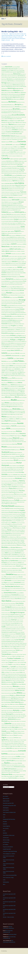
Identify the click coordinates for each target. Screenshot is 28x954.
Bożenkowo (13, 106)
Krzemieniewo (19, 331)
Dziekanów (19, 175)
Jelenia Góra (8, 263)
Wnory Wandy (20, 698)
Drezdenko (15, 170)
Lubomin (3, 370)
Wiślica (23, 697)
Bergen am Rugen (13, 37)
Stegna (22, 607)
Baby (21, 74)
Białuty (7, 90)
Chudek (7, 139)
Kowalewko (3, 314)
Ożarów (14, 481)
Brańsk (25, 106)
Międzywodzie (13, 395)
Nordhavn (10, 441)
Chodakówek (15, 132)
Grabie (22, 214)
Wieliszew (24, 684)
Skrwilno (3, 580)
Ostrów (11, 474)
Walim (15, 675)
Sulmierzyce (8, 621)
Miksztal (16, 390)
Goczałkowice (21, 205)
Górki (23, 227)
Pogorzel (24, 500)
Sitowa (2, 576)
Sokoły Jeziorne (10, 588)
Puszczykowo (3, 526)
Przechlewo (3, 517)
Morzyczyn (3, 406)
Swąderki (8, 625)
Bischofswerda (14, 94)
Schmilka (3, 566)
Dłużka (2, 186)
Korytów (7, 309)
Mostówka (4, 409)
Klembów (4, 295)
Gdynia (14, 197)
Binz (8, 94)
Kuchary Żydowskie (20, 337)
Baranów (13, 79)
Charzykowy (8, 128)
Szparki (17, 636)
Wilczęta (9, 693)
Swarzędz (20, 623)
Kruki (2, 329)
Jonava (16, 267)
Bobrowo (19, 95)
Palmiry (22, 481)
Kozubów (22, 316)
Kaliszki (3, 274)
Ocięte (17, 458)
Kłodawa (22, 346)
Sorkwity (11, 590)
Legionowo (19, 348)
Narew (17, 421)
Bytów (6, 122)
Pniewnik (20, 496)
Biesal (2, 94)
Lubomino (7, 370)
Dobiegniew (16, 162)
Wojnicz (15, 700)
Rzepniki (6, 556)
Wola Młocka (8, 702)
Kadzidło (3, 272)
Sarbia (16, 562)
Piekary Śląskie (10, 490)
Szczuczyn (20, 630)
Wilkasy (14, 693)
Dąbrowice (3, 183)
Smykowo (12, 584)
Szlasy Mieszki (13, 636)
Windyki (12, 695)
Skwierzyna (20, 580)
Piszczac (18, 494)
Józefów (21, 269)
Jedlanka (19, 259)
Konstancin (16, 305)
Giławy (2, 202)
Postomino (6, 510)
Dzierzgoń (14, 177)
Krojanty (17, 325)
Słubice (2, 646)
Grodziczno (4, 217)
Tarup (2, 650)
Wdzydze (15, 678)
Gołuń (25, 212)
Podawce (14, 498)
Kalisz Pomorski (8, 274)
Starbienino (23, 598)
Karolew (13, 281)
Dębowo (13, 185)
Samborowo (14, 561)
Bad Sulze (10, 77)
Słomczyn (10, 644)
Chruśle (14, 137)
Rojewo (2, 543)
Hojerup (2, 240)
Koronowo (12, 307)
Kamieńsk (18, 276)
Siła (5, 577)
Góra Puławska (12, 227)
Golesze (16, 206)
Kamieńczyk (4, 276)
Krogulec (13, 325)
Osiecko (22, 469)
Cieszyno (8, 146)
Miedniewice (21, 386)
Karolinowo (20, 281)
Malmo (2, 375)
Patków (15, 484)
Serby (17, 568)
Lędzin (24, 372)
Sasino (6, 564)
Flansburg (6, 190)
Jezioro (10, 265)
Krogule (9, 325)
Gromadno (7, 219)
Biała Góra (14, 86)
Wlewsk (16, 699)
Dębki (6, 185)
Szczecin (8, 628)
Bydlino (19, 120)
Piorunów (14, 492)
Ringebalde (22, 540)
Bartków (6, 80)
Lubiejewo (17, 367)
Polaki (23, 502)
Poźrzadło (19, 512)
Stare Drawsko (17, 601)
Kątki (2, 346)
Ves (4, 675)
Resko (11, 540)
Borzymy (10, 104)
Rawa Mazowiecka (21, 538)
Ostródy (8, 474)
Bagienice (14, 77)
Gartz (12, 195)
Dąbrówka (7, 183)
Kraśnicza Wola (18, 323)
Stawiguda (8, 607)
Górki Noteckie (3, 228)
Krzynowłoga (10, 333)
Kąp (24, 344)
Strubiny (6, 612)
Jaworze (15, 259)
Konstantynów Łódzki (22, 305)
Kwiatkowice (23, 343)
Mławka (8, 416)
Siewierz (19, 574)
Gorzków (20, 208)
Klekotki (22, 293)
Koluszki (22, 302)
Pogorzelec (3, 502)
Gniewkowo (19, 203)
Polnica (15, 503)
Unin (18, 670)
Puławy (11, 526)
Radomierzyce (14, 531)
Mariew (4, 378)
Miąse (2, 393)
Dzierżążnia (3, 178)
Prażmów (14, 514)
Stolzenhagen (10, 608)
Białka (6, 88)
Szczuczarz (16, 630)
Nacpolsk (3, 418)
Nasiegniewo (14, 423)
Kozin (16, 316)
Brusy (12, 112)
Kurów (23, 341)
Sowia (2, 592)
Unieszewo (14, 670)
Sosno (14, 590)
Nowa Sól (14, 441)
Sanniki (11, 562)
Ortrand (2, 469)
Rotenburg (7, 545)
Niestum (10, 440)
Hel (14, 237)
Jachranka (17, 249)
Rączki (6, 558)
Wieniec (8, 686)
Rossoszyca (18, 543)
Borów (22, 104)
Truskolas (22, 658)
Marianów (17, 375)
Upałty (23, 670)
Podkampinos (5, 500)
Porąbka (2, 510)
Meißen (19, 384)
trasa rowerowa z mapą (18, 35)
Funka (2, 193)
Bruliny (9, 112)
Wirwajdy (23, 695)
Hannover (24, 235)
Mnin (22, 397)
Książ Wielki (8, 337)
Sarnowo (2, 564)
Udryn (5, 668)
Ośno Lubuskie (6, 481)
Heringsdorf (4, 38)
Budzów (23, 117)
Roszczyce (3, 545)
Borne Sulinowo (21, 102)
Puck (23, 522)
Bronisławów (4, 112)
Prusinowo (14, 515)
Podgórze (21, 498)
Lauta (16, 348)
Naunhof (21, 426)
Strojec (25, 610)
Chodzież (21, 131)
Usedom (13, 672)
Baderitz (6, 75)
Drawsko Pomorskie (12, 168)
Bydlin (16, 120)
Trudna (5, 658)
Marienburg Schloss (22, 375)
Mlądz (20, 397)
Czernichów (16, 153)
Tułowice (4, 667)
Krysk (12, 331)
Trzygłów (6, 662)
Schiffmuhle (21, 564)
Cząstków (24, 158)
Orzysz (12, 469)
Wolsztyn (17, 704)
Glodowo (2, 203)
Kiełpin (6, 290)
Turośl (9, 664)
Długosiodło (17, 185)
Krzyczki (4, 333)
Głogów (3, 233)
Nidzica (19, 431)
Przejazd (15, 517)
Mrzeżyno (6, 411)
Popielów (3, 508)
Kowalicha (13, 314)
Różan (22, 556)
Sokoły (6, 588)
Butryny (4, 120)
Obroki (8, 458)
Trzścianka (15, 662)
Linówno (3, 358)
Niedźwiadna (3, 435)
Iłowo (7, 246)
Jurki (11, 269)
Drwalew (14, 171)
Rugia (22, 549)
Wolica (9, 704)
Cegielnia (3, 126)
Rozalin (21, 545)
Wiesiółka (6, 690)
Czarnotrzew (20, 150)
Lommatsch (17, 363)
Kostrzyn (7, 310)
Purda (6, 524)
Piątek (25, 494)
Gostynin (8, 209)
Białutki (3, 90)
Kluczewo (23, 295)
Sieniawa (19, 572)
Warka (24, 675)
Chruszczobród (6, 137)
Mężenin (21, 414)
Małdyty (10, 382)
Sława (21, 643)
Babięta (12, 74)
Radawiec (19, 530)
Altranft (19, 68)
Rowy (18, 545)
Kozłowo (4, 318)
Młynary (18, 416)
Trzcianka (3, 660)
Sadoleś (17, 558)
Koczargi (22, 300)
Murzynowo (8, 412)
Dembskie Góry (3, 162)
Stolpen (6, 608)
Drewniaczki (7, 170)
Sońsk (14, 593)
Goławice (4, 212)
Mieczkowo (17, 386)
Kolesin (16, 301)
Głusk (18, 233)
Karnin (10, 281)
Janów (23, 253)
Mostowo (15, 406)
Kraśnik (23, 323)
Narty (19, 421)
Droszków (11, 171)
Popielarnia (22, 506)
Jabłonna (19, 246)
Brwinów (14, 112)
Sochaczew (9, 586)
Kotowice (13, 312)
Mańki (12, 385)
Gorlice (25, 206)
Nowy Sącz (22, 454)
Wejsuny (8, 680)
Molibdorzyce (8, 404)
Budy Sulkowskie (19, 117)
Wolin (11, 704)
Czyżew (20, 158)
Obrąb (14, 458)
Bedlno (11, 84)
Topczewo (18, 654)
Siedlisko (16, 570)
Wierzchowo (11, 688)
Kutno (3, 343)
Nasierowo (3, 426)
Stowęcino (16, 608)
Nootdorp (7, 441)
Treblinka (14, 656)
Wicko (9, 682)
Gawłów (4, 197)
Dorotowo (20, 166)
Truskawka (17, 658)
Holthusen (8, 240)
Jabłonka (15, 246)
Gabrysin (8, 193)
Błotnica (7, 124)
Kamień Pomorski (12, 276)
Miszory (19, 391)
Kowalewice (23, 312)
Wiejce (8, 684)
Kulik (24, 339)
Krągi (17, 335)
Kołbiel (2, 320)
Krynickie (6, 331)
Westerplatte (23, 680)
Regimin (8, 540)
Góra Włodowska (17, 227)
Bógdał (9, 122)
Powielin (22, 510)
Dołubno (2, 168)
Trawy (11, 656)
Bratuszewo (21, 106)
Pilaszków (22, 490)
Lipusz (10, 361)
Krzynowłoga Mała (17, 333)
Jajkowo (7, 251)
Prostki (19, 514)
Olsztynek (5, 465)
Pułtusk (15, 526)
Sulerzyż (14, 620)
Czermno (6, 153)
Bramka (17, 106)
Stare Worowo (13, 603)
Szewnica (18, 634)
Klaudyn (9, 293)
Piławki (4, 496)
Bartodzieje (18, 80)
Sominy (21, 588)
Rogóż (22, 542)
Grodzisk (8, 217)
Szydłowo (8, 639)
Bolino (12, 99)
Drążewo (20, 171)
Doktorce (7, 166)
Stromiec (2, 612)
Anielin (15, 70)
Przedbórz (8, 517)
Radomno (22, 531)
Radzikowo (11, 535)
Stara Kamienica (12, 596)
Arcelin (2, 72)
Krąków (20, 335)
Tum (4, 664)
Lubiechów (10, 367)
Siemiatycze (8, 572)
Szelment (22, 632)
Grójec (11, 223)
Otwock (24, 476)
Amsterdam (3, 70)
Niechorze (9, 433)
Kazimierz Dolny (11, 284)
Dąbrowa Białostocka (21, 180)
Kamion (22, 276)
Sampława (4, 562)
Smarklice (22, 582)
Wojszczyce (23, 700)
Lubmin (13, 38)
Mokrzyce (3, 404)
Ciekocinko (17, 144)
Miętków (25, 395)
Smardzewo (17, 582)
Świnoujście (22, 38)
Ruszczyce (3, 550)
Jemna (14, 263)
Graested (14, 216)
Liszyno (6, 363)
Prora (17, 514)
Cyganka (5, 148)
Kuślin (9, 343)
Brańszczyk (3, 109)
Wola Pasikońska (16, 702)
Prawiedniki (10, 514)
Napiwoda (13, 421)
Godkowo (3, 206)
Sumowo (14, 621)
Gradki (12, 216)
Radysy (12, 533)
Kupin (2, 341)
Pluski (17, 496)
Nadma (14, 418)
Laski (6, 348)
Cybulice (22, 147)
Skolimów (13, 578)
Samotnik (24, 560)
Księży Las (12, 337)
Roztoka (4, 547)
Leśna (11, 353)
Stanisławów (15, 595)
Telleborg (7, 650)
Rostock (21, 543)
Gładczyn (22, 231)
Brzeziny (3, 115)
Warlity (2, 677)
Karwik (15, 282)
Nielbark (3, 438)
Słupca (9, 646)
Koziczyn (3, 316)
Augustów (14, 72)
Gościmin (8, 214)
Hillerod (10, 238)
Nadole (17, 418)
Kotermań (10, 312)
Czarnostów (15, 150)
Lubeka (24, 365)
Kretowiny (3, 325)
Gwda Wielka (12, 224)
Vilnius (6, 675)
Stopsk (13, 608)
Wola (5, 702)
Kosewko (17, 309)
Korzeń (14, 309)
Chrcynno (17, 136)
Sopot (7, 590)
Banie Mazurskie (23, 77)
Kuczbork (5, 339)
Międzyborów (6, 393)
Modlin (14, 400)
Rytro (24, 554)
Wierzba (20, 686)
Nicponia (14, 431)
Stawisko (16, 607)
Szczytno (14, 632)
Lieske (20, 355)
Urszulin (10, 672)
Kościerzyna (4, 322)
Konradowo (12, 305)
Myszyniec (4, 414)
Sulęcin (11, 621)
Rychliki (13, 552)
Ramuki (9, 538)
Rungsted (24, 549)
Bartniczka (10, 80)
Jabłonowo (23, 246)
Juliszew (5, 269)
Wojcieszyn (11, 700)
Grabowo (2, 216)
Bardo (24, 79)
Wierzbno (7, 688)
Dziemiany (5, 177)
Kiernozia (16, 288)
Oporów (10, 467)
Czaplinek (12, 148)
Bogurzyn (15, 97)
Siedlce (14, 570)
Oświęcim (10, 481)
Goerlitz (7, 206)
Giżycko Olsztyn (11, 202)
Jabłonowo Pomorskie (5, 249)
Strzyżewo (16, 614)
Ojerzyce (12, 460)
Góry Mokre (23, 228)
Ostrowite (17, 472)
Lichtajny (3, 355)
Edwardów (23, 186)
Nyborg (2, 458)
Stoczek (2, 608)
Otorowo (18, 476)
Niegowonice (19, 435)
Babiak (23, 72)
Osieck (19, 469)
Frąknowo (23, 192)
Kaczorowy (16, 271)
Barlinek (2, 80)
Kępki (14, 346)
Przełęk (3, 520)
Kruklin (8, 329)
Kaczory (19, 271)
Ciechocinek (9, 144)
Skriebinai (21, 578)
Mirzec (7, 391)
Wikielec (17, 690)
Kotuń (17, 312)
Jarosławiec (12, 258)
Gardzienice (6, 195)
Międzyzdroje (20, 395)
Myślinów (8, 414)
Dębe (16, 183)
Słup (6, 646)
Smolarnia (8, 584)
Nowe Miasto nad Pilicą (20, 447)
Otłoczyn (2, 478)
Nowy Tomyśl (4, 456)
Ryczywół (22, 552)
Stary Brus (14, 605)
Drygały (17, 171)
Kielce (12, 288)
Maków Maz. (15, 374)
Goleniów (13, 206)
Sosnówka (24, 590)
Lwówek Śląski (14, 372)
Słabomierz (18, 643)
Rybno (6, 553)
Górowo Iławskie (9, 228)
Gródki (9, 223)
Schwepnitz (10, 566)
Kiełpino (9, 290)
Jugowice (24, 267)
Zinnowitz (8, 40)
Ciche (10, 142)
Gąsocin (17, 231)
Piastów (21, 488)
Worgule (24, 704)
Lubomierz (22, 369)
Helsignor (23, 237)
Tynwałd (13, 667)
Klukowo (7, 297)
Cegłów (6, 126)
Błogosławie (3, 124)
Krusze (18, 329)
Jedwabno (14, 261)
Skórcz (23, 580)
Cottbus (15, 146)
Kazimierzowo (17, 284)
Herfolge (2, 238)
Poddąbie (18, 498)
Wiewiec (9, 690)
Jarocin (8, 258)
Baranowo (9, 79)
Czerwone (18, 155)
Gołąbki (5, 214)
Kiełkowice (3, 290)
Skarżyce (16, 576)
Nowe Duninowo (9, 444)
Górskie (13, 228)
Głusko (20, 233)
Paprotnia (12, 483)
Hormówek (20, 240)
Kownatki (21, 314)
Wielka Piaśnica (4, 686)
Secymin (18, 566)
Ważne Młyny (9, 678)
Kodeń (5, 301)
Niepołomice (21, 438)
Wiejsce (10, 684)
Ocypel (19, 458)
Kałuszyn (14, 286)
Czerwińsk (10, 155)
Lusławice (6, 372)
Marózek (16, 380)
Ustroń (24, 672)
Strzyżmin (20, 614)
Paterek (12, 484)
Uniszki (20, 670)
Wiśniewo (3, 699)
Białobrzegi (11, 88)
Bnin (9, 95)
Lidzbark (8, 355)
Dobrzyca (15, 164)
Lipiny (6, 358)
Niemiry (10, 438)
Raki (18, 537)
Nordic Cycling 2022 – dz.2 (11, 32)
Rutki (15, 550)
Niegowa (15, 435)
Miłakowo (3, 397)
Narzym (10, 423)
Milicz (2, 391)
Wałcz (6, 678)
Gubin (16, 223)
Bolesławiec (3, 99)
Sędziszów (7, 643)
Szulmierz (20, 637)
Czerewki (3, 153)
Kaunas (21, 282)
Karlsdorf (3, 281)
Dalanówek (8, 161)
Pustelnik (8, 524)
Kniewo (16, 297)
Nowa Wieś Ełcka (19, 441)
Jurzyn (14, 269)
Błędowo (11, 124)
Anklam (17, 70)
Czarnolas (11, 150)
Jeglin (23, 261)
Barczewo (21, 79)
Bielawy (12, 92)
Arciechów (6, 72)
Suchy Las (22, 617)
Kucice (2, 339)
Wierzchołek (16, 688)
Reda (2, 540)
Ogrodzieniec (7, 460)
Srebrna (22, 592)
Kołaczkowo (16, 318)
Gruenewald (24, 219)
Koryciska (18, 307)
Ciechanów (21, 141)
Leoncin (17, 350)
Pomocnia (17, 506)
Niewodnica (3, 441)
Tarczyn (12, 648)
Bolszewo (18, 99)
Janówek (4, 256)
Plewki (10, 496)
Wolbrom (22, 702)
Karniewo (7, 281)
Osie (17, 469)
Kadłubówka (8, 272)
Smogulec (3, 584)
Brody (18, 111)
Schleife (25, 564)
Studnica (6, 616)
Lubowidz (11, 370)
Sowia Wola (8, 593)
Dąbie (7, 180)
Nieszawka (18, 440)
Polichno (9, 503)
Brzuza (3, 117)
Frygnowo (18, 192)
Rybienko (3, 552)
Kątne (5, 346)
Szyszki (15, 641)
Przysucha (22, 520)
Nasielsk (20, 423)
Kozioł (19, 316)
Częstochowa (3, 161)
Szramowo (3, 637)
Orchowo (14, 467)
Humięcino (12, 241)
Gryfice (9, 221)
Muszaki (12, 412)
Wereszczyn (15, 680)
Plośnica (14, 496)
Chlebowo (6, 129)
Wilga (12, 693)
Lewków (8, 353)
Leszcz (21, 350)
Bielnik (20, 92)
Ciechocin (3, 144)
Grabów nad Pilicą (8, 216)
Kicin (5, 288)
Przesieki (9, 519)
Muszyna (15, 412)
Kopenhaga (7, 307)
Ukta (8, 668)
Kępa (7, 346)
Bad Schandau (21, 75)
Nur (24, 456)
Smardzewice (11, 582)
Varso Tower (15, 674)
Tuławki (19, 664)
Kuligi (17, 339)
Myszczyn (23, 412)
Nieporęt (16, 438)
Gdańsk (11, 197)
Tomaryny (10, 652)
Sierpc (15, 574)
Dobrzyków (20, 164)
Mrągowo (11, 411)
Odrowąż (22, 458)
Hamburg (18, 235)
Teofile (14, 650)
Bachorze (24, 74)
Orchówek (17, 467)
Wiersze (16, 686)
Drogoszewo (3, 171)
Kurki (9, 341)
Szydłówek (12, 639)
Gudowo (20, 223)
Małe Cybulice (15, 382)
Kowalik (17, 314)
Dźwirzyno (19, 187)
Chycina (18, 139)
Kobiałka (21, 297)
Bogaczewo (7, 97)
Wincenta (23, 693)
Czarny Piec (13, 152)
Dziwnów (21, 179)
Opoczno (2, 467)
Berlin (5, 86)
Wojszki (2, 702)
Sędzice (22, 641)
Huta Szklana (16, 241)
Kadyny (22, 271)
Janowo (8, 253)
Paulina (18, 484)
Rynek (13, 554)
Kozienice (13, 316)
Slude (8, 582)
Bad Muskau (16, 75)
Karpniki (5, 282)
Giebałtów (25, 197)
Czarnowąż (7, 152)
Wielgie (20, 684)
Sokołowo (3, 588)
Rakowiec (3, 538)
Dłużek (22, 185)
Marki (13, 378)
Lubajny (3, 365)
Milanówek (20, 390)
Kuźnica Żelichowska (17, 343)
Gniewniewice (4, 205)
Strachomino (23, 608)
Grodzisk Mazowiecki (13, 217)
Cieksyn (23, 144)
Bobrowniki (15, 95)
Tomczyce (12, 654)
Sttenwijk (3, 616)
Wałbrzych (3, 678)
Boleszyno (22, 97)
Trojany (19, 656)
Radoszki (8, 533)
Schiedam (17, 564)
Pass (2, 484)
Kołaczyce (19, 318)
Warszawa (16, 677)
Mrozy (2, 411)
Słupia (11, 646)
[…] (2, 53)
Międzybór (10, 393)
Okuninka (23, 460)
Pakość (18, 481)
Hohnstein (24, 238)
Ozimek (9, 478)
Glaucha (15, 202)
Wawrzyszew (23, 677)
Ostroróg (21, 470)
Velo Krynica (22, 674)
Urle (2, 672)
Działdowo (8, 175)
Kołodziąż (16, 320)
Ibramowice (21, 241)
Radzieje (2, 535)
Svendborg (12, 623)
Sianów (7, 570)
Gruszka (6, 221)
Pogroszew (12, 502)
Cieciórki (13, 144)
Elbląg (2, 188)
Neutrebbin (11, 431)
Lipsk (7, 361)
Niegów (24, 435)
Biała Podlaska (23, 86)
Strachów (7, 610)
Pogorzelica (8, 502)
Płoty (21, 528)
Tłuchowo (21, 666)
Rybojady (10, 552)
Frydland (14, 192)
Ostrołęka (21, 472)
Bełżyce (11, 86)
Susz (6, 623)
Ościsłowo (18, 478)
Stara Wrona (18, 598)
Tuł (17, 664)
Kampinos (9, 279)
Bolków (15, 99)
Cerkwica (14, 126)
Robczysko (3, 541)
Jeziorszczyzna (4, 267)
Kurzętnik (20, 341)
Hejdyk (11, 237)
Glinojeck (21, 202)
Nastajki (7, 426)
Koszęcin (2, 312)
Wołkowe (8, 706)
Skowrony (17, 578)
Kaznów (21, 284)
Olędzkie (10, 465)
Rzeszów (9, 556)
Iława (3, 246)
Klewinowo (13, 295)
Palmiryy (2, 483)
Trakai (8, 656)
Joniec (19, 267)
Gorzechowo (12, 208)
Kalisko (21, 272)
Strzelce (2, 614)
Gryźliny (16, 221)
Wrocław (22, 706)
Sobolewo (3, 586)
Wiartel (3, 682)
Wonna (21, 704)
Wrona (2, 708)
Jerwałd (19, 263)
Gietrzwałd (15, 200)
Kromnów (4, 328)
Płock (14, 528)
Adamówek (8, 67)
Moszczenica (9, 409)
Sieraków (10, 574)
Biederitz (3, 92)
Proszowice (7, 515)
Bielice (16, 92)
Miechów (13, 386)
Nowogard (15, 452)
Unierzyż (3, 670)
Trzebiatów (14, 660)
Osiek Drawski (9, 470)
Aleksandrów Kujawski (12, 68)
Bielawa (10, 92)
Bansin (7, 37)
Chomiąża (9, 133)
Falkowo (2, 190)
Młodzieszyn (15, 416)
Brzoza (10, 115)
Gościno (12, 214)
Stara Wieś (7, 598)
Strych (9, 612)
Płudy (2, 530)
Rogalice (9, 541)
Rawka (25, 538)
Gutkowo (2, 224)
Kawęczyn (3, 284)
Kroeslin (9, 38)
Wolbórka (3, 704)
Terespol (21, 650)
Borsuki (6, 104)
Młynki (21, 416)
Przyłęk (6, 522)
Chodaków (8, 132)
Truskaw (10, 658)
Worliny (4, 706)
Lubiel (20, 367)
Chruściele (11, 137)
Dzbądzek (20, 173)
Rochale (6, 541)
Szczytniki (10, 632)
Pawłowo (3, 486)
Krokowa (21, 325)
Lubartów (7, 365)
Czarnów (18, 152)
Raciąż (9, 530)
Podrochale (21, 500)
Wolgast (3, 40)
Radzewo (22, 533)
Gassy (18, 195)
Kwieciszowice (12, 344)
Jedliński (22, 259)
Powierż (2, 512)
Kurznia (16, 341)
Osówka (15, 476)
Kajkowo (16, 272)
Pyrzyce (22, 526)
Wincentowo (3, 695)
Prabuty (23, 512)
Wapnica (17, 675)
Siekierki (20, 570)
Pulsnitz (2, 524)
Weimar (18, 678)
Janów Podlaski (20, 256)
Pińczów (7, 496)
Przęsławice (10, 522)
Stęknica (2, 617)
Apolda (23, 70)
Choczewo (3, 131)
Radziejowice (7, 535)
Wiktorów (22, 690)
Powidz (17, 510)
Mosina (11, 406)
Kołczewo (5, 320)
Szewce (14, 634)
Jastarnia (19, 258)
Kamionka (3, 279)
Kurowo (11, 341)
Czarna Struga (20, 148)
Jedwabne (9, 261)
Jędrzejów (3, 271)
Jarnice (6, 258)
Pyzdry (25, 526)
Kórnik (22, 344)
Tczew (5, 650)
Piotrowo (7, 494)
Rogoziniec (15, 541)
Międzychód (19, 393)
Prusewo (10, 515)
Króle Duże (8, 335)
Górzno (3, 231)
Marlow (16, 378)
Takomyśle (6, 648)
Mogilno (2, 402)
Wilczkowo (6, 693)
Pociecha (10, 498)
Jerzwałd (23, 263)
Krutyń (24, 329)
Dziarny (2, 175)
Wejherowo (3, 680)
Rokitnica (6, 543)
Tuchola (21, 662)
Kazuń (3, 286)
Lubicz (6, 367)
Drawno (6, 168)
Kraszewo (13, 323)
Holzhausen (12, 240)
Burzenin (15, 118)
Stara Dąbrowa (5, 596)
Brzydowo (7, 117)
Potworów (14, 510)
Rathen (16, 538)
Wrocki (19, 706)
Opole (8, 467)
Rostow (24, 543)
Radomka (18, 531)
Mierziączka (10, 388)
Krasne (18, 322)
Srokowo (2, 595)
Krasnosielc (4, 323)
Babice (3, 74)
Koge (14, 301)
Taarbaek (23, 646)
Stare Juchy (3, 603)
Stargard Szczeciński (5, 605)
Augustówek (19, 72)
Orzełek (9, 469)
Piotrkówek (18, 492)
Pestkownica (22, 486)
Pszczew (17, 522)
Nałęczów (3, 428)
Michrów (9, 386)
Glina (17, 202)
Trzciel (7, 660)
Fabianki (19, 188)
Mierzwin (14, 388)
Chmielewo (15, 129)
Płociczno (11, 528)
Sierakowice (3, 574)
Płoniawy (18, 528)
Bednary (15, 84)
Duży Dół (12, 173)
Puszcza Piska (19, 524)
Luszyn (2, 372)
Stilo (24, 607)
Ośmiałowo (24, 478)
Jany (21, 253)
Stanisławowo (8, 595)
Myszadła (19, 412)
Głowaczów (10, 233)
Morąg (8, 406)
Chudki (10, 139)
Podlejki (16, 500)
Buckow (12, 117)
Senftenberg (14, 568)
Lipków (10, 358)
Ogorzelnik (3, 460)
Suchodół (19, 617)
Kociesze (9, 300)
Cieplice (2, 146)
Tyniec (9, 666)
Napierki (7, 421)
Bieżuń (5, 94)
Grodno (24, 216)
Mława (3, 416)
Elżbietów (10, 188)
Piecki (6, 490)
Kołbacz (23, 318)
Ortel (23, 467)
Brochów (16, 109)
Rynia (16, 554)
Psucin (14, 522)
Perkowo (18, 486)
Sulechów (6, 619)
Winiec (15, 695)
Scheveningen (13, 564)
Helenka (16, 237)
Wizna (17, 697)
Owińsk (6, 478)
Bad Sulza (7, 77)
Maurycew (5, 382)
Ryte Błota (21, 554)
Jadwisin (22, 249)
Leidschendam (3, 350)
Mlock (17, 397)
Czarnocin (7, 150)
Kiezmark (21, 288)
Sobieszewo (18, 584)
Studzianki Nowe (16, 616)
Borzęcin (18, 104)
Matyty (2, 382)
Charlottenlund (21, 126)
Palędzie (6, 483)
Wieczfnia (16, 682)
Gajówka (15, 193)
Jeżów (13, 267)
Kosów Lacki (7, 312)
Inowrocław (3, 244)
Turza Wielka (14, 664)
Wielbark (14, 684)
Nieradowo (3, 440)
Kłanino (20, 346)
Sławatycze (25, 643)
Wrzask (5, 708)
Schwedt (6, 566)
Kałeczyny (8, 286)
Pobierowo (4, 498)
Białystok (11, 90)
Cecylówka (19, 124)
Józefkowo (17, 269)
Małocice (4, 385)
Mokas (7, 403)
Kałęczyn (19, 286)
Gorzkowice (16, 208)
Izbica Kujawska (19, 244)
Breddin (7, 109)
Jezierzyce (3, 265)
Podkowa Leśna (11, 500)
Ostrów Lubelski (20, 474)
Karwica (11, 283)
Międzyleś (23, 393)
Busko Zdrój (19, 118)
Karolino (16, 281)
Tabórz (2, 648)
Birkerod (10, 94)
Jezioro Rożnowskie (15, 265)
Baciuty (2, 75)
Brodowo (15, 111)
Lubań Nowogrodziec (19, 365)
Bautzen (2, 84)
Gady (11, 193)
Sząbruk (19, 641)
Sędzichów (3, 643)
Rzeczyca (3, 556)
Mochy (2, 400)
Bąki (17, 122)
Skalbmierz (10, 576)
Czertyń (23, 153)
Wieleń (18, 684)
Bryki (17, 112)
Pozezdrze (7, 512)
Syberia (16, 624)
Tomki (16, 654)
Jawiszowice (9, 259)
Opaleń (18, 465)
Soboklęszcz (23, 584)
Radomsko (3, 533)
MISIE (12, 391)
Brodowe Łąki (10, 111)
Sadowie (20, 558)
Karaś (17, 279)
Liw (11, 363)
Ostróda (4, 474)
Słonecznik (20, 644)
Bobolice (11, 95)
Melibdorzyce (23, 384)
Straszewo (19, 610)
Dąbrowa (14, 180)
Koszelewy (17, 311)
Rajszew (15, 537)
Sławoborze (6, 644)
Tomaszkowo (6, 654)
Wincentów (7, 695)
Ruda (19, 547)
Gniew (12, 203)
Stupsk (22, 616)
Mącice (12, 414)
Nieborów (4, 433)
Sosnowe (16, 590)
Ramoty (6, 538)
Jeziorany (7, 265)
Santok (14, 562)
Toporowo (24, 654)
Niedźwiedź (8, 435)
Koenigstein (11, 301)
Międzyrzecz (8, 395)
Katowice (18, 282)
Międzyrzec (3, 395)
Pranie (7, 514)
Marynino (4, 380)
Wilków (19, 693)
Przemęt (24, 517)
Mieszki (23, 388)
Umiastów (20, 668)
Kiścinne (22, 290)
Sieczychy (10, 570)
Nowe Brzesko (3, 444)
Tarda (14, 648)
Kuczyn (9, 339)
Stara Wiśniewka (11, 598)
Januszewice (18, 253)
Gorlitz (2, 208)
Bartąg (3, 83)
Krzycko (23, 331)
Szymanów (3, 641)
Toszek (6, 656)
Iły (10, 246)
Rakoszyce (20, 537)
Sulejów (9, 619)
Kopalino (2, 307)
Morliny (11, 404)
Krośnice (24, 327)
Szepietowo (6, 634)
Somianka (18, 588)
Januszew (13, 253)
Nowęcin (18, 456)
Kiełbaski (24, 288)
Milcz (24, 390)
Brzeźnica (6, 115)
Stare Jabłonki (22, 601)
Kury (14, 341)
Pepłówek (14, 486)
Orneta (20, 467)
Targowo (18, 648)
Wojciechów (7, 700)
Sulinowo (21, 619)
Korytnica (3, 309)
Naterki (13, 426)
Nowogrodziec (19, 452)
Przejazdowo (20, 517)
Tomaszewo (15, 652)
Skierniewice (9, 578)
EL (13, 40)
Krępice (2, 337)
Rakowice (24, 537)
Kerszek (2, 288)
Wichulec (6, 682)
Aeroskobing (14, 66)
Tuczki (24, 662)
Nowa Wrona (24, 441)
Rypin (19, 554)
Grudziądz (20, 219)
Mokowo (14, 402)
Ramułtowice (12, 538)
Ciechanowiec (15, 141)
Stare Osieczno (8, 603)
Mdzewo (16, 384)
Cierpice (5, 146)
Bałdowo (6, 84)
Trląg (16, 656)
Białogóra (17, 88)
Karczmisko (24, 279)
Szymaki (21, 640)
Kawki (24, 282)
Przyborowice (8, 520)
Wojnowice (19, 700)
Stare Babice (6, 601)
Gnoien (17, 205)
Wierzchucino (21, 688)
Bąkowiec (24, 122)
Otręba (21, 476)
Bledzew (6, 95)
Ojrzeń (16, 460)
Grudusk (16, 219)
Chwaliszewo (14, 139)
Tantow (9, 648)
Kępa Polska (11, 346)
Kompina (6, 303)
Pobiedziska (24, 496)
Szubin (16, 637)
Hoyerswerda (8, 241)
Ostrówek (15, 474)
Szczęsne (18, 632)
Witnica (10, 697)
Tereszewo (4, 652)
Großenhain (12, 219)
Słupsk (18, 646)
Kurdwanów (6, 341)
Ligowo (23, 355)
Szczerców (8, 630)
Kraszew (10, 323)
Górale (6, 227)
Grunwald (3, 221)
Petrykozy (3, 488)
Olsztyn (19, 462)
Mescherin (3, 386)
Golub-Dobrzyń (21, 206)
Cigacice (12, 146)
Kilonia (15, 290)
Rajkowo (11, 537)
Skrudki (24, 578)
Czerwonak (14, 155)
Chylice (21, 139)
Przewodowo (18, 519)
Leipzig (8, 350)
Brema (10, 109)
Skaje (7, 576)
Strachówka (12, 610)
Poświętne (15, 512)
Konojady (20, 303)
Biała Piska (18, 86)
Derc (13, 162)
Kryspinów (15, 331)
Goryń (9, 208)
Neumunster (6, 431)
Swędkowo (12, 624)
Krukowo (12, 329)
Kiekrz (10, 288)
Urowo (5, 672)
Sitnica (24, 574)
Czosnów (5, 158)
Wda (12, 678)
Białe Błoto (3, 88)
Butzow (8, 120)
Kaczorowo (12, 271)
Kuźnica (12, 343)
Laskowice (9, 348)
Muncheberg (23, 411)
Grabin (25, 214)
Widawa (12, 682)
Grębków (13, 223)
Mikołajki (8, 390)
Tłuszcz (24, 666)
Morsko (14, 404)
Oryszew (5, 469)
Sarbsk (19, 562)
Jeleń (12, 263)
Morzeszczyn (20, 404)
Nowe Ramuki (11, 449)
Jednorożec (4, 261)
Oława (11, 478)
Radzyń (8, 537)
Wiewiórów (13, 690)
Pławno (2, 528)
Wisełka (3, 697)
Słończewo (24, 644)
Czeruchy (4, 156)
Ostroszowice (3, 472)
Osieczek (3, 470)
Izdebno (24, 244)
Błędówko (15, 124)
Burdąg (10, 118)
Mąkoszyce (15, 414)
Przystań (18, 520)
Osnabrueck (18, 470)
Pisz (15, 494)
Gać (7, 197)
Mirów (9, 391)
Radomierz (10, 531)
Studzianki (10, 616)
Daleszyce (12, 161)
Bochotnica (23, 95)
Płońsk (23, 528)
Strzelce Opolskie (7, 614)
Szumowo (24, 637)
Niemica (7, 438)
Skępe (5, 582)
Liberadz (17, 353)
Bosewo (3, 106)
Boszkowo (7, 106)
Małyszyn (9, 384)
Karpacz (2, 282)
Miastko (6, 386)
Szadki (3, 627)
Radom (6, 531)
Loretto (25, 363)
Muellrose (19, 411)
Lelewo (12, 350)
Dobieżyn (20, 162)
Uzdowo (3, 674)
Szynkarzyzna (9, 641)
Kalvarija (12, 274)
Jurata (9, 269)
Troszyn (2, 658)
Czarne (24, 148)
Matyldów (23, 380)
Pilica (5, 492)
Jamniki (15, 251)
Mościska (16, 409)
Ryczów (2, 554)
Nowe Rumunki (17, 449)
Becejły (9, 84)
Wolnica (14, 704)
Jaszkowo (5, 259)
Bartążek (8, 83)
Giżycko (6, 202)
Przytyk (2, 522)
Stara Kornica (22, 596)
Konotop (8, 305)
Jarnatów (3, 258)
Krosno (9, 327)
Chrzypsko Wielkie (23, 137)
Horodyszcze (3, 241)
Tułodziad (23, 664)
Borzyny (13, 104)
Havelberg (7, 237)
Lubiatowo (3, 367)
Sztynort (13, 637)
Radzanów (19, 533)
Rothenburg (11, 545)
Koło (8, 320)
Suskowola (3, 623)
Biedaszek (21, 90)
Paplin (9, 483)
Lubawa (11, 365)
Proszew (2, 515)
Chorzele (13, 133)
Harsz (5, 237)
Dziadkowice (24, 173)
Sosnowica (20, 590)
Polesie (6, 503)
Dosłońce (24, 166)
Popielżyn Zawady (13, 508)
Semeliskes (9, 568)
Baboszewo (17, 74)
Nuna (22, 456)
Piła (2, 496)
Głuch (13, 233)
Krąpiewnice (24, 335)
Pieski (14, 490)
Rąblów (2, 558)
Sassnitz (9, 564)
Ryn (11, 554)
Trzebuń (18, 660)
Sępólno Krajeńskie (12, 643)
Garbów (18, 193)
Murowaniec (3, 412)
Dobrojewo (6, 164)
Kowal (19, 312)
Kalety (19, 272)
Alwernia (21, 68)
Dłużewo (25, 185)
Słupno (14, 646)
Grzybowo (20, 221)
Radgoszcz (23, 530)
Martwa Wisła (20, 378)
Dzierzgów (19, 177)
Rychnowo (18, 553)
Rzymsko (15, 556)
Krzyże (21, 333)
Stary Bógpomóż (18, 605)
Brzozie (14, 115)
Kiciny (7, 288)
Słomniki (16, 644)
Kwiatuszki (3, 344)
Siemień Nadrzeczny (14, 572)
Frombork (11, 192)
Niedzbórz (23, 433)
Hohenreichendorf (15, 238)
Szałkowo (22, 626)
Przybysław (14, 520)
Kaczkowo (7, 271)
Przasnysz (22, 515)
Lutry (11, 372)
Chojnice (3, 133)
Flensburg (10, 190)
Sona (24, 588)
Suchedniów (16, 617)
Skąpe (2, 582)
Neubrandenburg (16, 428)
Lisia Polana (19, 361)
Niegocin (12, 435)
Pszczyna (20, 522)
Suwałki (9, 623)
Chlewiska (10, 129)
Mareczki (9, 375)
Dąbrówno (12, 183)
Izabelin (14, 244)
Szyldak (16, 639)
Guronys (23, 223)
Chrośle (2, 137)
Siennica (22, 572)
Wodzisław (3, 700)
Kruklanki (5, 329)
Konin (17, 303)
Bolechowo (19, 97)
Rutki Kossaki (19, 551)
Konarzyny (10, 303)
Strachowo (3, 610)
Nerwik (11, 428)
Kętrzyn (16, 346)
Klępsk (11, 297)
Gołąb (2, 214)
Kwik (16, 344)
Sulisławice (3, 621)
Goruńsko (5, 208)
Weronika (19, 680)
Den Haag (9, 162)
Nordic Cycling (20, 33)
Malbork (20, 374)
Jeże (8, 267)
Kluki (2, 297)
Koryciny (15, 307)
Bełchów (8, 86)
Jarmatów (24, 256)
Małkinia (20, 382)
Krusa (15, 329)
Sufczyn (2, 619)
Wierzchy (3, 690)
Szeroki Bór (11, 634)
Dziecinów (14, 175)
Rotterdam (15, 545)
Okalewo (19, 460)
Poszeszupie (10, 510)
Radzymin (4, 537)
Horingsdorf (16, 240)
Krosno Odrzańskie (14, 327)
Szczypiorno (4, 632)
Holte (5, 240)
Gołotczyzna (19, 212)
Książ (5, 337)
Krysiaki (9, 331)
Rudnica (10, 549)
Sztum (10, 637)
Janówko (10, 256)
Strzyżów (24, 614)
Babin (9, 74)
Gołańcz (10, 212)
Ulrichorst (16, 668)
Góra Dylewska (21, 224)
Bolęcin (22, 99)
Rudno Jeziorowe (17, 549)
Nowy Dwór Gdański (11, 454)
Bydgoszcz (12, 120)
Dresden (22, 168)
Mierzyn (17, 388)
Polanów (2, 503)
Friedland (3, 192)
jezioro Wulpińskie (22, 265)
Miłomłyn (8, 397)
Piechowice (3, 490)
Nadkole (11, 418)
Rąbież (24, 556)
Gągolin (9, 231)
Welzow (11, 680)
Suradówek (21, 621)
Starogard (10, 605)
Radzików (15, 535)
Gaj (13, 193)
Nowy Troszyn (9, 456)
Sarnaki (23, 562)
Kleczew (13, 293)
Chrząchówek (3, 139)
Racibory (5, 530)
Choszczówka (19, 133)
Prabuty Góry (3, 514)
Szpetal (20, 636)
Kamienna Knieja (17, 274)
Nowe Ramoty (4, 449)
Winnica (18, 695)
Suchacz (12, 617)
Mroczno (22, 409)
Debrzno (23, 161)
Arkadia (10, 72)
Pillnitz (7, 492)
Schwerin (14, 566)
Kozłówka (12, 318)
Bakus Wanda (18, 77)
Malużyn (5, 375)
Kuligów (20, 339)
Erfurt (13, 188)
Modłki (21, 400)
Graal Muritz (18, 214)
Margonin (13, 375)
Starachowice (21, 595)
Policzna (12, 503)
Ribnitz (19, 540)
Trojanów (22, 656)
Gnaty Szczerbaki (7, 203)
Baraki (5, 79)
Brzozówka (21, 115)
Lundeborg (19, 370)
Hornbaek (24, 240)
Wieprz (11, 686)
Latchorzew (13, 348)
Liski (4, 363)
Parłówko (15, 483)
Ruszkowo (8, 550)
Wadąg (9, 675)
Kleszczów (8, 295)
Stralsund (17, 38)
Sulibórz (18, 619)
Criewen (18, 146)
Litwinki (9, 363)
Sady (9, 560)
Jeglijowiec (20, 261)
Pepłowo (10, 486)
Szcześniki (12, 630)
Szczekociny (18, 628)
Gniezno (14, 205)
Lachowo (2, 348)
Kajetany (12, 272)
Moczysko (9, 400)
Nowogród (3, 454)
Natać (10, 426)
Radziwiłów (19, 535)
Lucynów (15, 370)
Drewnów (11, 170)
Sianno (5, 570)
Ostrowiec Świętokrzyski (10, 472)
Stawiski (13, 607)
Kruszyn (21, 329)
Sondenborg (3, 590)
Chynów (7, 141)
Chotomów (5, 136)
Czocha (21, 155)
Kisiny (18, 290)
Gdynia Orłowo (18, 197)
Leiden (22, 348)
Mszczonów (15, 411)
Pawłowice (21, 484)
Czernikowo (20, 153)
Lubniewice (17, 369)
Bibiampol (16, 90)
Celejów (8, 126)
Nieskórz (7, 440)
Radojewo (3, 531)
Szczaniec (3, 628)
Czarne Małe (3, 150)
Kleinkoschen (17, 293)
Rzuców (12, 556)
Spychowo (18, 592)
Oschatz (15, 469)
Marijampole (10, 378)
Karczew (20, 279)
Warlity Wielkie (7, 677)
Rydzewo (6, 554)
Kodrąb (8, 301)
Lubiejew (13, 367)
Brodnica (21, 109)
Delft (26, 161)
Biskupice (19, 94)
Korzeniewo (11, 309)
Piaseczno (18, 488)
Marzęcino (13, 380)
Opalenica (14, 465)
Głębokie (10, 235)
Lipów (12, 361)
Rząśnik (19, 556)
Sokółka (14, 588)
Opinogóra (21, 465)
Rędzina (10, 558)
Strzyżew (12, 614)
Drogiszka (22, 170)
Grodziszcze (20, 217)
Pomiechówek (7, 506)
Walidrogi (12, 675)
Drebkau (18, 168)
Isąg (8, 244)
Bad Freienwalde (10, 75)
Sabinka (13, 558)
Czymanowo (15, 158)
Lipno (17, 358)
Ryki (9, 554)
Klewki (16, 295)
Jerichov (16, 263)
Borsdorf (2, 104)
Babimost (6, 74)
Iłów (12, 246)
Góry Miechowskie (18, 228)
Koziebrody (8, 316)
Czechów (24, 152)
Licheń (24, 353)
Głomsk (6, 233)
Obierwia (5, 458)
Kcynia (22, 286)
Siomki (22, 574)
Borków (18, 102)
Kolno (19, 302)
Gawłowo (20, 195)
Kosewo (21, 309)
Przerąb (6, 519)
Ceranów (11, 126)
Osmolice (13, 470)
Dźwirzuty (14, 186)
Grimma (21, 216)
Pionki (10, 492)
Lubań (14, 365)
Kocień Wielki (13, 300)
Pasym (5, 485)
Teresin (18, 650)
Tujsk (2, 664)
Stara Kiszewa (17, 596)
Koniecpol (13, 303)
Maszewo (19, 380)
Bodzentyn (3, 97)
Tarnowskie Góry (22, 648)
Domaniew (15, 166)
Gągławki (12, 231)
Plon (12, 496)
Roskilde (14, 543)
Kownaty (24, 314)
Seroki (2, 570)
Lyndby (18, 372)
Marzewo (9, 380)
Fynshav (5, 193)
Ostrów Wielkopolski (10, 476)
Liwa (14, 363)
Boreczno (3, 102)
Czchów (21, 152)
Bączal (11, 122)
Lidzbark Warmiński (15, 355)
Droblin (18, 170)
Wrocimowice (15, 706)
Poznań (11, 512)
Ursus (7, 672)
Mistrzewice (15, 391)
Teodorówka (11, 650)
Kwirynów (19, 344)
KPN (12, 321)
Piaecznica (7, 488)
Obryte (11, 458)
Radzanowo (15, 533)
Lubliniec (9, 369)
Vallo (12, 674)
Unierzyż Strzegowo (8, 670)
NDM (8, 428)
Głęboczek (5, 235)
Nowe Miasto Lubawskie (11, 447)
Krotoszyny (20, 327)
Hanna (21, 235)
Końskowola (20, 320)
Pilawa (2, 492)
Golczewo (10, 206)
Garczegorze (22, 193)
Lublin (6, 369)
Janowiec (19, 251)
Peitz (7, 486)
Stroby (22, 610)
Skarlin (14, 576)
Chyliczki (3, 141)
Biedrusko (6, 92)
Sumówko (17, 621)
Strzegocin (14, 612)
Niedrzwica (17, 433)
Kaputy (15, 279)
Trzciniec (10, 660)
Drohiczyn (7, 171)
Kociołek (17, 300)
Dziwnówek (3, 180)
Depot (12, 162)
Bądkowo (14, 122)
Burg (12, 118)
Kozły (8, 318)
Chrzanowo (18, 137)
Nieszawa (14, 440)
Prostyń (23, 514)
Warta (19, 677)
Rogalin (12, 541)
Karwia (9, 282)
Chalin (18, 126)
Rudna (7, 549)
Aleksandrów (4, 68)
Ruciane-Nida (14, 547)
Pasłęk (9, 485)
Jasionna (15, 258)
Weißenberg (22, 678)
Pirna (10, 494)
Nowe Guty (14, 444)
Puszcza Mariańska (14, 524)
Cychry (2, 148)
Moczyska (5, 400)
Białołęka (21, 88)
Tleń (8, 652)
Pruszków (18, 515)
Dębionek (3, 185)
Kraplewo (15, 322)
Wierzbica (23, 686)
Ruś (23, 551)
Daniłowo (20, 161)
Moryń (17, 404)
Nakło (21, 418)
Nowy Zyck (14, 456)
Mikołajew (3, 390)
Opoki (6, 467)
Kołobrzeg (12, 320)
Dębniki (10, 185)
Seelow (22, 566)
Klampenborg (3, 293)
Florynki (13, 190)
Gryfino (12, 221)
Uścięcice (9, 674)
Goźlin (15, 214)
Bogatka (11, 97)
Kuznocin (6, 343)
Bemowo (19, 84)
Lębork (21, 372)
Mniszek (25, 397)
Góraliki (8, 227)
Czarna (16, 148)
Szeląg (2, 634)
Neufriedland (21, 428)
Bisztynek (3, 95)
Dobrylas (9, 164)
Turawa (6, 664)
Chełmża (2, 129)
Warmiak (12, 677)
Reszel (13, 540)
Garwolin (15, 195)
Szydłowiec (3, 639)
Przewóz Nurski (23, 519)
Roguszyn (19, 541)
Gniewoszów (10, 205)
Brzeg (20, 112)
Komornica (3, 303)
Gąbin (6, 231)
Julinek (2, 269)
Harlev (2, 237)
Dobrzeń (12, 164)
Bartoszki (22, 80)
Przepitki (3, 519)
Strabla (20, 608)
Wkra (12, 699)
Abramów (3, 66)
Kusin (26, 341)
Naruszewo (4, 423)
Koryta (22, 307)
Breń (12, 109)
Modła (18, 400)
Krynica (2, 331)
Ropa (11, 543)
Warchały (21, 675)
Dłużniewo (6, 186)
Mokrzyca (22, 402)
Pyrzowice (19, 526)
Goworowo (14, 210)
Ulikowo (10, 668)
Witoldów (13, 697)
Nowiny (12, 452)
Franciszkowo (17, 190)
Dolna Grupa (11, 166)
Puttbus (7, 526)
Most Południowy (20, 406)
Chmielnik (20, 129)
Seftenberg (3, 568)
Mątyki (18, 414)
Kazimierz (7, 284)
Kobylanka (3, 300)
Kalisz (24, 272)
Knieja (13, 297)
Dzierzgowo (9, 177)
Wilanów (2, 693)
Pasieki (19, 483)
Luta (9, 372)
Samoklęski (20, 560)
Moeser (23, 400)
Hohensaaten (20, 238)
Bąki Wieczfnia (20, 122)
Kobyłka (6, 300)
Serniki (20, 568)
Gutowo (6, 224)
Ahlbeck (18, 66)
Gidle (22, 197)
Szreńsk (7, 637)
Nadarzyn (7, 418)
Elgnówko (6, 188)
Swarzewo (17, 623)
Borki (7, 102)
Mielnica (2, 388)
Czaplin (9, 148)
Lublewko (3, 369)
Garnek (9, 195)
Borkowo (12, 101)
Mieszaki (20, 388)
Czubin (11, 158)
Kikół (12, 290)
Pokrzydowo (19, 502)
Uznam (6, 674)
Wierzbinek (3, 688)
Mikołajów (12, 390)
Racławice (16, 530)
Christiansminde (22, 136)
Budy (14, 117)
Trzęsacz (10, 662)
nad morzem (13, 33)
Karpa (24, 281)
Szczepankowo (4, 630)
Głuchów (15, 233)
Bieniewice (23, 92)
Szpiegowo (24, 636)
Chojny (6, 133)
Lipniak (15, 358)
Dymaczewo (16, 173)
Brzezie (22, 112)
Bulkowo (6, 118)
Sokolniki (21, 586)
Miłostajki (13, 397)
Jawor (13, 259)
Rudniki (13, 549)
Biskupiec (23, 94)
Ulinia (13, 668)
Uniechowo (24, 668)
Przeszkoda (13, 519)
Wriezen (11, 706)
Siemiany (3, 572)
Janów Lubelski (14, 256)
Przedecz (11, 517)
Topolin (21, 654)
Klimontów (20, 295)
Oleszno (8, 462)
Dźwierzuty (11, 186)
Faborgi (22, 188)
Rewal (16, 540)
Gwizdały (17, 224)
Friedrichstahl (7, 192)
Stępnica (6, 617)
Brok (20, 111)
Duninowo (9, 173)
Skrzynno (13, 580)
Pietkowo (17, 490)
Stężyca (9, 617)
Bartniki (14, 80)
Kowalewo (8, 314)
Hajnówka (13, 235)
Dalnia (16, 161)
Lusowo (22, 370)
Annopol (20, 70)
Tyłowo (17, 666)
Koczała (2, 301)
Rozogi (24, 545)
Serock (23, 568)
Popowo (18, 508)
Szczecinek (12, 628)
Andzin (11, 70)
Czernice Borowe (11, 153)
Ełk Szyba (16, 188)
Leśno (14, 353)
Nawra (24, 426)
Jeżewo (10, 267)
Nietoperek (22, 440)
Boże (10, 106)
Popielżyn (7, 508)
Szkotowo (7, 636)
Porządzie (22, 508)
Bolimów (8, 99)
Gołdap (13, 212)
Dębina (21, 183)
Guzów (8, 224)
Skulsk (16, 580)
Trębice (18, 662)
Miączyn (22, 391)
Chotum (12, 136)
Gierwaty (3, 200)
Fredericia (21, 190)
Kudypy (12, 340)
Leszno (4, 353)
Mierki (6, 388)
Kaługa (11, 286)
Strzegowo (21, 612)
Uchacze (2, 668)
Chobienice (24, 129)
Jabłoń (11, 249)
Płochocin (6, 528)
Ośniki (2, 481)
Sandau (8, 562)
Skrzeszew (8, 580)
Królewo (13, 335)
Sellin (6, 568)
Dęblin (8, 185)
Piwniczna (22, 494)
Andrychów (8, 70)
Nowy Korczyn (18, 454)
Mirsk (5, 391)
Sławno (2, 644)
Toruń (3, 656)
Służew (20, 646)
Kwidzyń (8, 344)
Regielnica (5, 540)
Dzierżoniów (23, 177)
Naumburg (18, 426)
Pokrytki (15, 502)
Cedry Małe (23, 124)
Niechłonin (13, 433)
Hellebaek (19, 237)
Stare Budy (13, 601)
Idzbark (24, 241)
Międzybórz (14, 393)
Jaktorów (12, 251)
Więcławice (20, 697)
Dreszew (3, 170)
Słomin (13, 644)
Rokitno (9, 543)
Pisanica (12, 494)
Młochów (11, 416)
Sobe (15, 584)
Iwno (10, 244)
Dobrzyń (3, 166)
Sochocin (17, 586)
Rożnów (9, 547)
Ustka (20, 672)
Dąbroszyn (10, 180)
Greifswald (19, 37)
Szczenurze (23, 628)
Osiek (6, 470)
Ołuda (14, 478)
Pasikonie (23, 483)
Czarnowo (3, 152)
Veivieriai (18, 674)
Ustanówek (17, 672)
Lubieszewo (23, 367)
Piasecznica (12, 488)
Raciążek (12, 530)
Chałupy (13, 128)
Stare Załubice (20, 603)
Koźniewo (9, 322)
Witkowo (7, 697)
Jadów (3, 251)
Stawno (20, 607)
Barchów (17, 79)
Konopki (3, 305)
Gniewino (15, 203)
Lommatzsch (22, 363)
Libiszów (21, 353)
